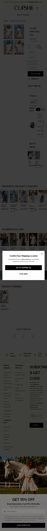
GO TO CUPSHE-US (23, 268)
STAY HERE (23, 274)
